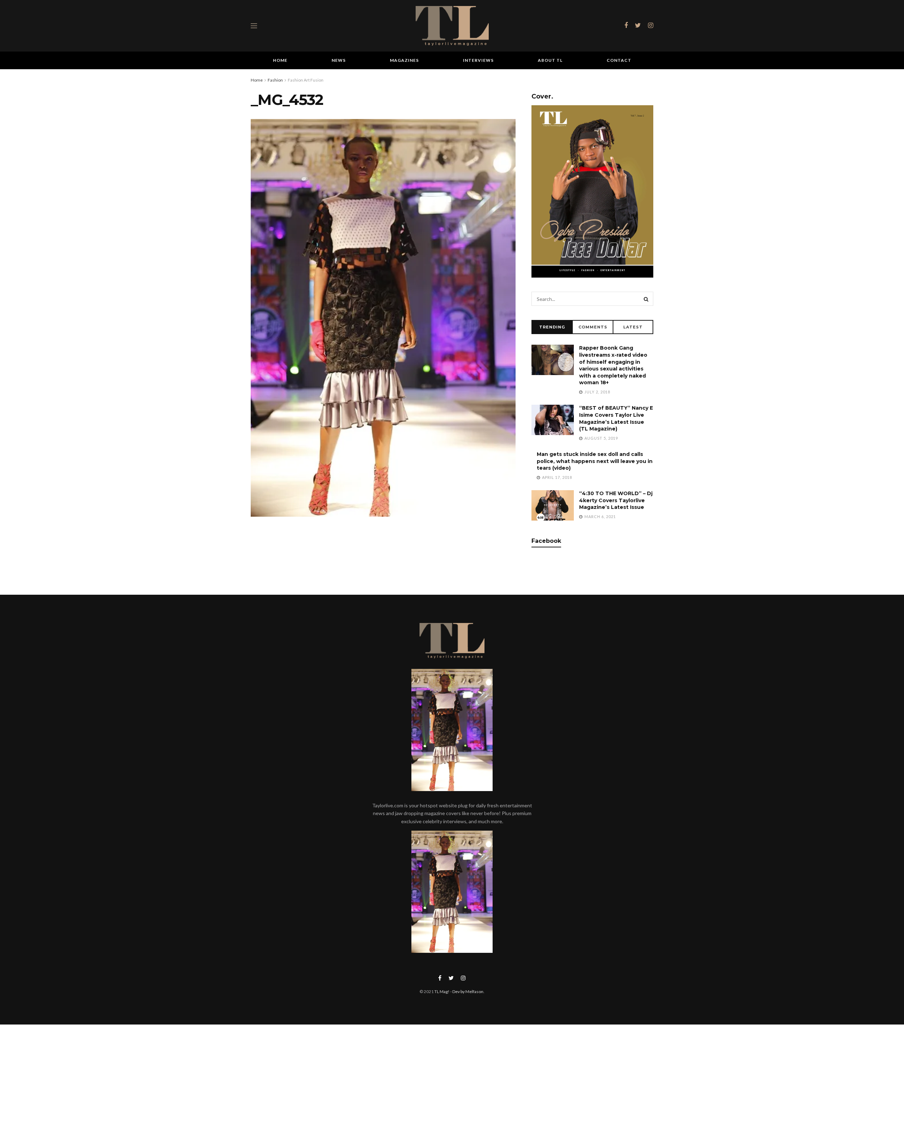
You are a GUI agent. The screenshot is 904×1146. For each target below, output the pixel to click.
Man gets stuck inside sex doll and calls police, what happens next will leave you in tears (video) (595, 461)
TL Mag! (442, 991)
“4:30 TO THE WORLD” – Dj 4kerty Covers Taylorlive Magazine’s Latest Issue (616, 500)
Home (280, 60)
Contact (619, 60)
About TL (550, 60)
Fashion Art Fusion (305, 80)
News (339, 60)
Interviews (478, 60)
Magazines (404, 60)
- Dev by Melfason (466, 991)
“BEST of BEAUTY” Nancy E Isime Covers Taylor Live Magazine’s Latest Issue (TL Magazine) (616, 418)
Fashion (275, 80)
